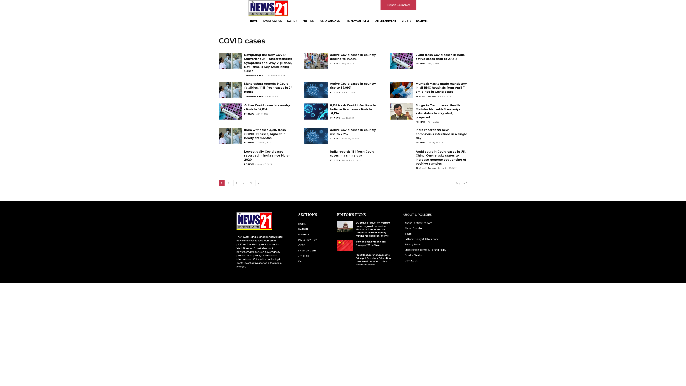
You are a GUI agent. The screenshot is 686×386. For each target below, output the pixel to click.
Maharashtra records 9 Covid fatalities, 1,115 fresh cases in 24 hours (268, 87)
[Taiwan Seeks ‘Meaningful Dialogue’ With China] (345, 245)
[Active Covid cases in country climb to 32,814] (230, 111)
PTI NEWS (335, 63)
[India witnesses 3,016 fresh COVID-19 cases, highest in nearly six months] (230, 136)
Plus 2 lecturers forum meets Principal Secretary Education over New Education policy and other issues (373, 259)
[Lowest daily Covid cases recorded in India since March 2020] (230, 158)
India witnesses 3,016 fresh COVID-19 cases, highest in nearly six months (265, 134)
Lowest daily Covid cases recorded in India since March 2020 (267, 155)
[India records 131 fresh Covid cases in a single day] (316, 158)
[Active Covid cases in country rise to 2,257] (316, 136)
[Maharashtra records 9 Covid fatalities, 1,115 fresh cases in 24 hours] (230, 90)
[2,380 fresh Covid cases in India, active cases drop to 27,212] (401, 61)
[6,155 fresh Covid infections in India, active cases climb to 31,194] (316, 111)
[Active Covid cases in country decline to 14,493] (316, 61)
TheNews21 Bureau (254, 75)
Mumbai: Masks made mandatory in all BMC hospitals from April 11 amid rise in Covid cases (441, 87)
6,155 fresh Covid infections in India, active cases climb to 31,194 (353, 109)
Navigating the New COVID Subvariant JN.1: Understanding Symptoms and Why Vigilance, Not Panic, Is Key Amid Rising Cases (268, 63)
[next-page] (258, 183)
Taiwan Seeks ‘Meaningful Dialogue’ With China (371, 243)
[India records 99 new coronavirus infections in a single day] (401, 136)
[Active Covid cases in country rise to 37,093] (316, 90)
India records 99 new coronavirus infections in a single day (441, 134)
